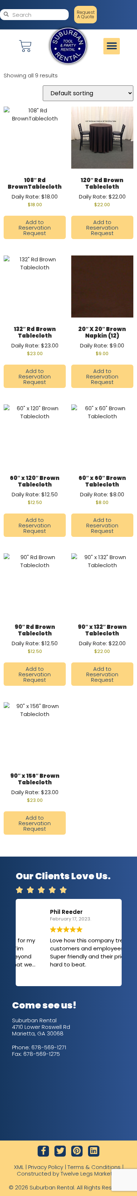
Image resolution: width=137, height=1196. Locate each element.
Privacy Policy (45, 1167)
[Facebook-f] (43, 1151)
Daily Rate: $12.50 (35, 489)
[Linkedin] (93, 1151)
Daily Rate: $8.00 (102, 489)
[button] (111, 46)
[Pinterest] (77, 1151)
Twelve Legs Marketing (91, 1173)
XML (19, 1167)
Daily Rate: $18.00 (35, 192)
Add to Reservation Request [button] (35, 227)
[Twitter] (60, 1151)
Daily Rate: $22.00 (102, 192)
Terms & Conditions (94, 1167)
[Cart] (25, 46)
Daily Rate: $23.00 (34, 341)
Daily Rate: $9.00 (102, 341)
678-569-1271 (48, 1047)
